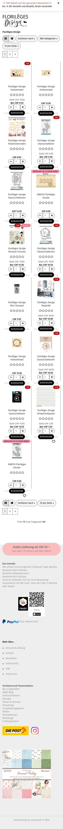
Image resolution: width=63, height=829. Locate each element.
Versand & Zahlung (15, 648)
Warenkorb (17, 113)
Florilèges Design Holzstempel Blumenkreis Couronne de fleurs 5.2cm (17, 358)
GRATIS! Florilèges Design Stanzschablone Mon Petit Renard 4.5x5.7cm (17, 465)
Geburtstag (8, 705)
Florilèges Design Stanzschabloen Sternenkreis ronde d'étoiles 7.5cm (17, 411)
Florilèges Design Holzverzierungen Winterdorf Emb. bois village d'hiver (17, 142)
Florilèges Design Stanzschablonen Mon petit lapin (46, 358)
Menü (5, 5)
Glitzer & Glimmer (11, 702)
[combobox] (26, 38)
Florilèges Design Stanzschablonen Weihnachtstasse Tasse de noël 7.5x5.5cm (17, 196)
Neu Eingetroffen (11, 689)
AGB (8, 668)
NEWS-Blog (7, 692)
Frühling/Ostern (10, 721)
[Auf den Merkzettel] (54, 441)
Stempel (6, 698)
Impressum (11, 674)
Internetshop (20, 820)
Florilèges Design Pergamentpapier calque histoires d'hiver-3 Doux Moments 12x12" (46, 411)
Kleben (6, 711)
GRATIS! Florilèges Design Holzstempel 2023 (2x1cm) (46, 196)
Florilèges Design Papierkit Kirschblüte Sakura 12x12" (46, 304)
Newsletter (11, 658)
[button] (5, 38)
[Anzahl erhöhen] (23, 107)
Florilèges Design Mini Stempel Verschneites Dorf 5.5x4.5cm (17, 304)
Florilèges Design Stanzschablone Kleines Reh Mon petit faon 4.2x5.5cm (46, 142)
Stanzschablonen (11, 695)
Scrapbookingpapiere (13, 708)
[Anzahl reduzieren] (11, 107)
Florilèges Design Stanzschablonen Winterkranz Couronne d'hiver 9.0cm (46, 250)
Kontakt (10, 653)
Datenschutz (12, 663)
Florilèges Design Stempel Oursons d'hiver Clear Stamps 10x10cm (17, 250)
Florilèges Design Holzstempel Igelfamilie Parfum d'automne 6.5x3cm (16, 88)
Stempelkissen (10, 714)
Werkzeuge (7, 718)
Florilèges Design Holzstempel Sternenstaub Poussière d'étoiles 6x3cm (46, 88)
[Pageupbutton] (54, 824)
